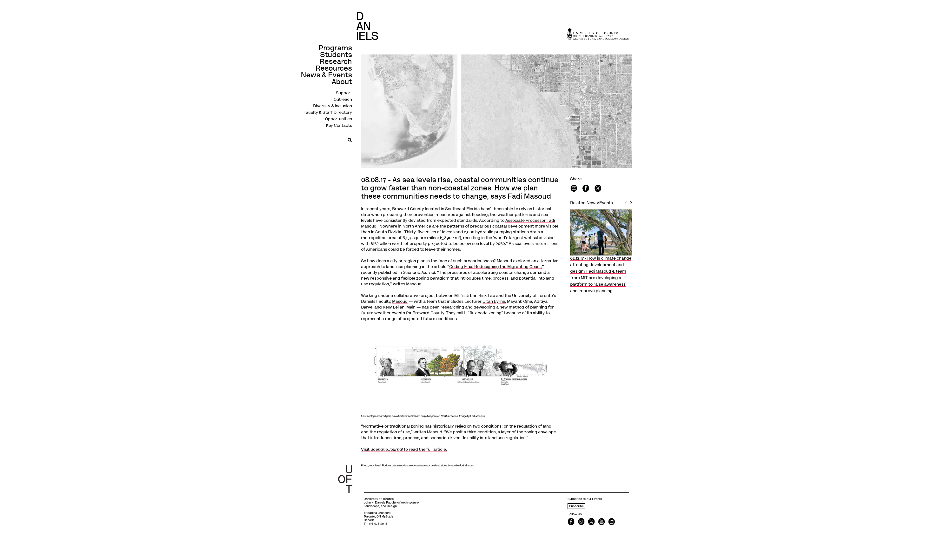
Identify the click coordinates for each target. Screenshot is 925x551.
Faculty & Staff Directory (328, 113)
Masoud (400, 302)
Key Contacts (339, 126)
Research (336, 62)
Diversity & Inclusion (332, 106)
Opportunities (338, 119)
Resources (334, 69)
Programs (335, 48)
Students (336, 55)
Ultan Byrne (493, 302)
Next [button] (631, 206)
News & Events (326, 75)
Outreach (343, 100)
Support (344, 93)
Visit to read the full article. (404, 450)
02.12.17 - (600, 274)
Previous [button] (626, 206)
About (342, 82)
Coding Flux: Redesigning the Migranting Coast (495, 267)
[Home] (367, 26)
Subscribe (576, 506)
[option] (601, 252)
